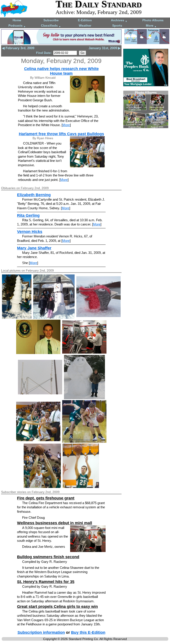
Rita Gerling (28, 215)
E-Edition (85, 20)
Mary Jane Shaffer (34, 248)
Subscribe (51, 20)
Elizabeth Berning (34, 195)
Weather (85, 25)
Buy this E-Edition (88, 632)
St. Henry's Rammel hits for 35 (45, 581)
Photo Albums (153, 20)
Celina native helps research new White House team (61, 71)
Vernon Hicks (29, 231)
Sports (117, 25)
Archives (119, 20)
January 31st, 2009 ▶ (105, 48)
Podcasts (17, 26)
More (151, 26)
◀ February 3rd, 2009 (18, 48)
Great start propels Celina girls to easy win (57, 606)
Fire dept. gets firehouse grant (45, 498)
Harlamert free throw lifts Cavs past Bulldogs (61, 134)
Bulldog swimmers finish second (48, 557)
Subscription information (41, 632)
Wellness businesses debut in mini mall (54, 523)
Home (17, 20)
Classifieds (51, 26)
